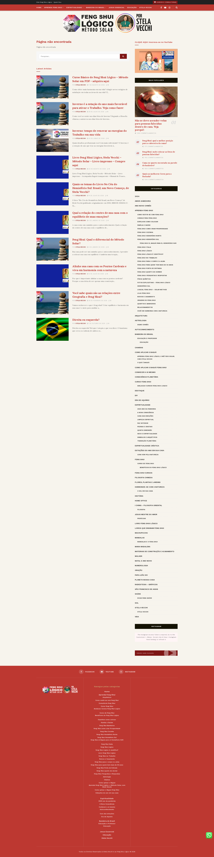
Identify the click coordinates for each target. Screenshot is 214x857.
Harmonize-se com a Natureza (149, 487)
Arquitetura (141, 316)
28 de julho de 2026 (96, 112)
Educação (132, 7)
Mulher (138, 556)
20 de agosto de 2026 (97, 169)
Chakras (139, 348)
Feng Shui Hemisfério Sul (148, 239)
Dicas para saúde (144, 598)
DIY (136, 395)
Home (38, 7)
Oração (138, 570)
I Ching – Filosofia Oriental (148, 505)
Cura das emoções (145, 416)
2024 (137, 196)
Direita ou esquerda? (85, 319)
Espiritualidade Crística (147, 446)
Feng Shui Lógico (144, 251)
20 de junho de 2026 (96, 138)
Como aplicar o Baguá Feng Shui (150, 367)
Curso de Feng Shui (145, 463)
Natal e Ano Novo (143, 561)
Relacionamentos (145, 307)
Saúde (138, 594)
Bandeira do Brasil (95, 7)
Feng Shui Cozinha (145, 232)
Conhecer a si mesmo (145, 372)
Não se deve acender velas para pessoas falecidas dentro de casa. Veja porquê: (151, 125)
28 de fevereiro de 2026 (97, 300)
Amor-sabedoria (143, 201)
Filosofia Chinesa (143, 478)
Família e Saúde (143, 225)
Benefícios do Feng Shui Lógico (153, 467)
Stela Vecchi (145, 7)
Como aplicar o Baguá (145, 352)
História (139, 496)
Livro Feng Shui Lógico (146, 523)
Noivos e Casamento (146, 297)
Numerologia (141, 566)
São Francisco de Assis (146, 589)
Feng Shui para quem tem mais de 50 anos (155, 265)
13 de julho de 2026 (96, 274)
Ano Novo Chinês (143, 206)
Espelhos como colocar (147, 222)
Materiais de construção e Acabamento (154, 551)
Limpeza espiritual (145, 419)
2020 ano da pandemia (146, 409)
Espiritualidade (74, 7)
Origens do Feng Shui (146, 300)
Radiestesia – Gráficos (146, 584)
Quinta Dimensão (144, 430)
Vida (137, 617)
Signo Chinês (142, 325)
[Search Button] (123, 56)
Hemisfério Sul (143, 286)
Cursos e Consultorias (166, 2)
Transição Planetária (146, 441)
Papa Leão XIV (141, 575)
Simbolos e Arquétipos (147, 437)
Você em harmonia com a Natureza (152, 311)
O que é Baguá (143, 362)
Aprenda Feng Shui (53, 7)
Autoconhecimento (144, 329)
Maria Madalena (142, 547)
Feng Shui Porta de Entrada (149, 268)
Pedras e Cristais (144, 427)
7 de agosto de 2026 (96, 85)
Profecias (141, 518)
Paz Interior (142, 423)
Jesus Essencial (116, 7)
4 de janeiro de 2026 (96, 220)
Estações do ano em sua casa (149, 450)
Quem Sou (57, 2)
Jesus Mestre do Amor (146, 514)
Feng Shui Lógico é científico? (150, 254)
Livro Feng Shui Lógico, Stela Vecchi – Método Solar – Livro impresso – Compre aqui (98, 161)
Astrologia (140, 320)
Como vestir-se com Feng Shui (150, 214)
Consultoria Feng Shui (147, 218)
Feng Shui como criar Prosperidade (152, 229)
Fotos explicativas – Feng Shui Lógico (153, 282)
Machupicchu (141, 533)
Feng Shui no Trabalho (147, 258)
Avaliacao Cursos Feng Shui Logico (152, 386)
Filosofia (141, 509)
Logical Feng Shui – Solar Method (152, 289)
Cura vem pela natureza (147, 454)
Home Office (141, 501)
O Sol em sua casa (145, 491)
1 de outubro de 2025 (96, 323)
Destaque (139, 391)
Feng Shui (139, 459)
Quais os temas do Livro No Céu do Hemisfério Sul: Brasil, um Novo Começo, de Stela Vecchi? (100, 188)
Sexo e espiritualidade (147, 434)
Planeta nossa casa (145, 580)
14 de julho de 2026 (96, 195)
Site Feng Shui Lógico (44, 2)
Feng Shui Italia (144, 247)
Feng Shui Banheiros (107, 725)
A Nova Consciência (145, 412)
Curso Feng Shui (143, 382)
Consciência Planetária (146, 377)
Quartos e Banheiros (146, 304)
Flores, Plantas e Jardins (147, 482)
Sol (137, 603)
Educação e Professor (147, 338)
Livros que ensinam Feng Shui (149, 528)
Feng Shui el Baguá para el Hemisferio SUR (158, 243)
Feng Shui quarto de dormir (149, 272)
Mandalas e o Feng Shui (147, 542)
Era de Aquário (142, 400)
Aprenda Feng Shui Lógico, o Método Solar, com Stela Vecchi (156, 357)
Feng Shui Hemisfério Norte (149, 236)
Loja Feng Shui (143, 293)
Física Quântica (144, 279)
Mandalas (140, 538)
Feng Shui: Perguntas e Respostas (152, 275)
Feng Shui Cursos (143, 473)
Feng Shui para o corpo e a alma (151, 261)
